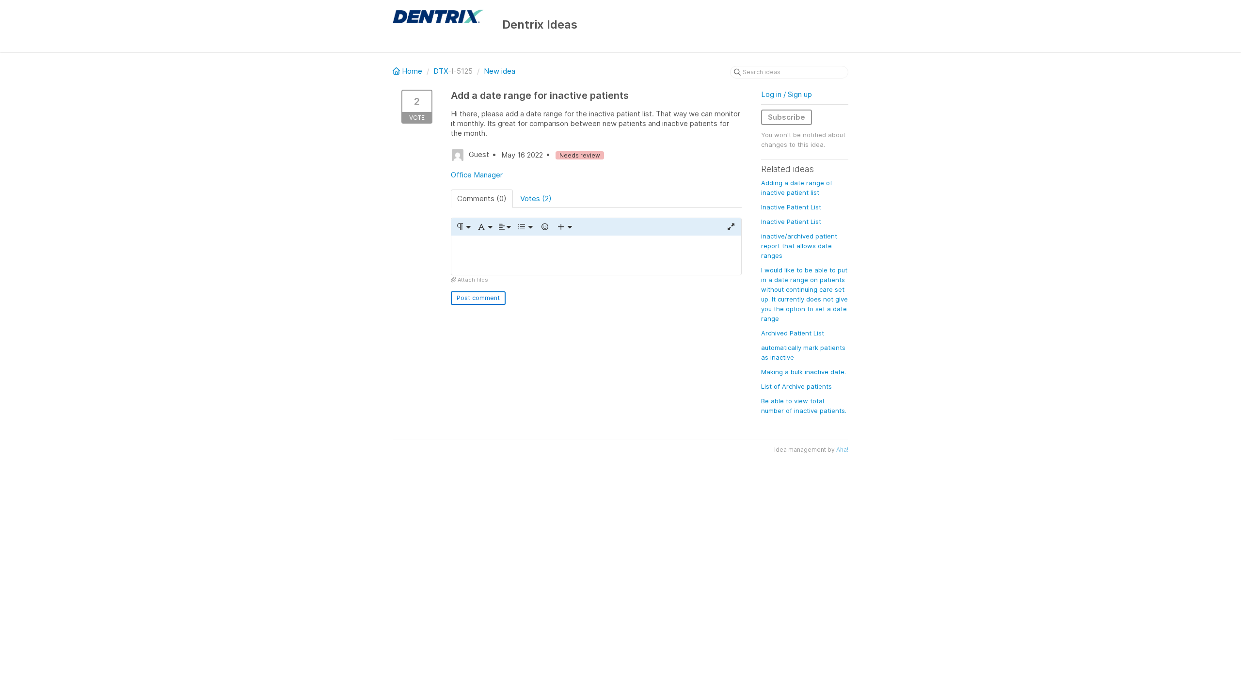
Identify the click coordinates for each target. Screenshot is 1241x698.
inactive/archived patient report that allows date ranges (799, 245)
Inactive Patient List (791, 207)
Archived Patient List (792, 333)
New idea (499, 71)
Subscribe (786, 117)
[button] (463, 227)
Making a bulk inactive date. (803, 372)
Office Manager (477, 174)
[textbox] (596, 255)
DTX (440, 71)
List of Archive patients (796, 386)
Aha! (842, 449)
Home (412, 71)
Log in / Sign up (786, 94)
